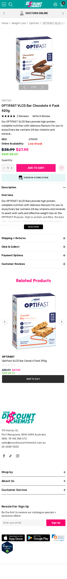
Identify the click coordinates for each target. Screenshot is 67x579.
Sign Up (56, 522)
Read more (33, 227)
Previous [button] (24, 87)
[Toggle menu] (4, 4)
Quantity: (7, 160)
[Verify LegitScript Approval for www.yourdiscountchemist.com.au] (7, 547)
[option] (33, 13)
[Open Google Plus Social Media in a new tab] (10, 456)
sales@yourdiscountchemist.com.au (24, 442)
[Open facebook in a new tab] (3, 456)
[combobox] (10, 4)
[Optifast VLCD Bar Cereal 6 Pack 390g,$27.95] (33, 321)
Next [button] (42, 87)
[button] (58, 537)
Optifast (6, 100)
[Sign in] (55, 4)
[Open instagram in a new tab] (17, 456)
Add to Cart (33, 379)
